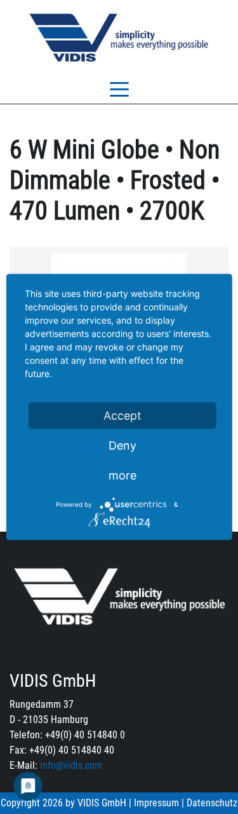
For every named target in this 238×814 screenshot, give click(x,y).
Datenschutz (212, 803)
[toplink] (217, 744)
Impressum (156, 803)
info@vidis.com (71, 765)
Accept (122, 415)
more (122, 475)
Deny (122, 445)
